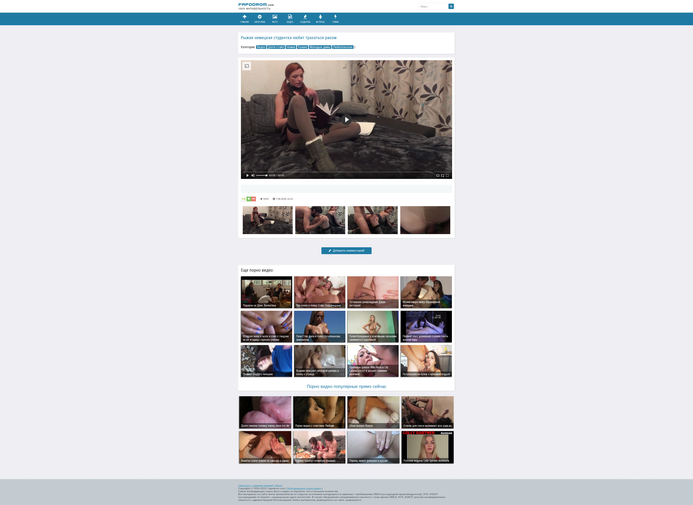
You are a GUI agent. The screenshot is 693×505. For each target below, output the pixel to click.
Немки (291, 47)
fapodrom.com (256, 6)
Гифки (335, 22)
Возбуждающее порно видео (304, 488)
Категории (259, 22)
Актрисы (320, 22)
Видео (290, 22)
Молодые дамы (320, 47)
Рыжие (302, 47)
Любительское (343, 47)
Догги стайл (276, 47)
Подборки (305, 22)
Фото (275, 22)
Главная (244, 22)
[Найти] (451, 6)
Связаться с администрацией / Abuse (260, 485)
